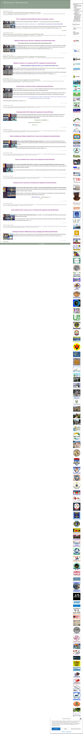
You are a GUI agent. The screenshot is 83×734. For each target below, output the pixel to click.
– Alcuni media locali (76, 19)
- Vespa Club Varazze (10, 204)
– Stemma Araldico (77, 12)
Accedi (74, 31)
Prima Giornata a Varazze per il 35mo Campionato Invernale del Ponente (21, 79)
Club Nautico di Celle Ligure (57, 106)
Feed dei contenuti (76, 32)
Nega (65, 728)
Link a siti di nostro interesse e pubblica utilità (78, 4)
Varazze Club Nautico (24, 36)
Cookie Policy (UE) (77, 9)
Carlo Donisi (55, 35)
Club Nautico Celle (62, 13)
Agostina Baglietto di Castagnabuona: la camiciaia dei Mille (77, 18)
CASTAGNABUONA (75, 13)
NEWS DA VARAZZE (37, 13)
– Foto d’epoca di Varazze (78, 11)
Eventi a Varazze (6, 14)
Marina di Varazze (31, 13)
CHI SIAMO (74, 7)
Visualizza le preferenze (76, 728)
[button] (80, 718)
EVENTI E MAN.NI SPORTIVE (23, 13)
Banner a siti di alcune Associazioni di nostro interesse (77, 6)
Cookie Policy (63, 731)
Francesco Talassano (9, 81)
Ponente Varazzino (16, 2)
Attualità (16, 13)
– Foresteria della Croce (78, 14)
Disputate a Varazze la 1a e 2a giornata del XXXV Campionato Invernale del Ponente (24, 56)
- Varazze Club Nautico (11, 13)
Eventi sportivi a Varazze (10, 107)
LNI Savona (11, 14)
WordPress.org (75, 34)
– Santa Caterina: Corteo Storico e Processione (77, 21)
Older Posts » (6, 241)
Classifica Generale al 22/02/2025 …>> (35, 122)
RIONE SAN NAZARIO (76, 10)
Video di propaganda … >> (46, 197)
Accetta (56, 728)
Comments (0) (64, 30)
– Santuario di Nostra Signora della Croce (77, 16)
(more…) (60, 27)
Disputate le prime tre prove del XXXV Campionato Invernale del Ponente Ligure (23, 34)
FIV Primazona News (12, 36)
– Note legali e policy (68, 731)
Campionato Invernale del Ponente (52, 13)
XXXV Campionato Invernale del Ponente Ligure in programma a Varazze (21, 12)
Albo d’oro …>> (35, 124)
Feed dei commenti (76, 33)
